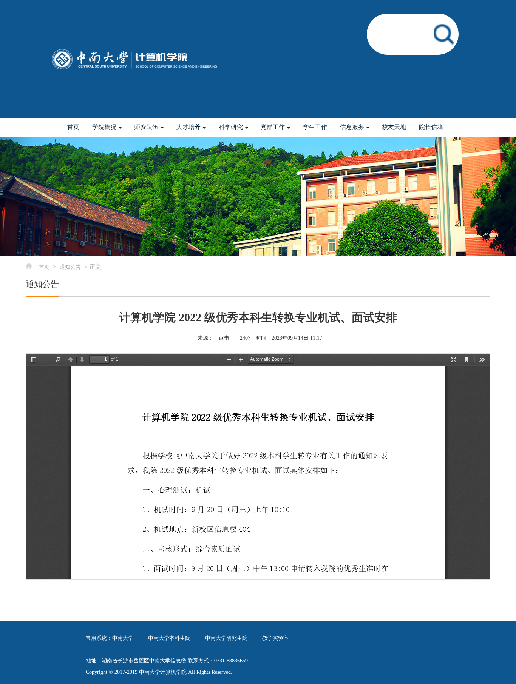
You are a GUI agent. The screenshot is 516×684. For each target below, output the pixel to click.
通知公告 (70, 267)
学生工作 (315, 127)
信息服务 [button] (353, 127)
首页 (73, 127)
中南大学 (122, 638)
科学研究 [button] (231, 127)
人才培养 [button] (189, 127)
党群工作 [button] (273, 127)
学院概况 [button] (105, 127)
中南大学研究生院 (226, 638)
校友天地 (394, 127)
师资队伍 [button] (147, 127)
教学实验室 (275, 638)
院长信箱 (431, 127)
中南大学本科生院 (169, 638)
